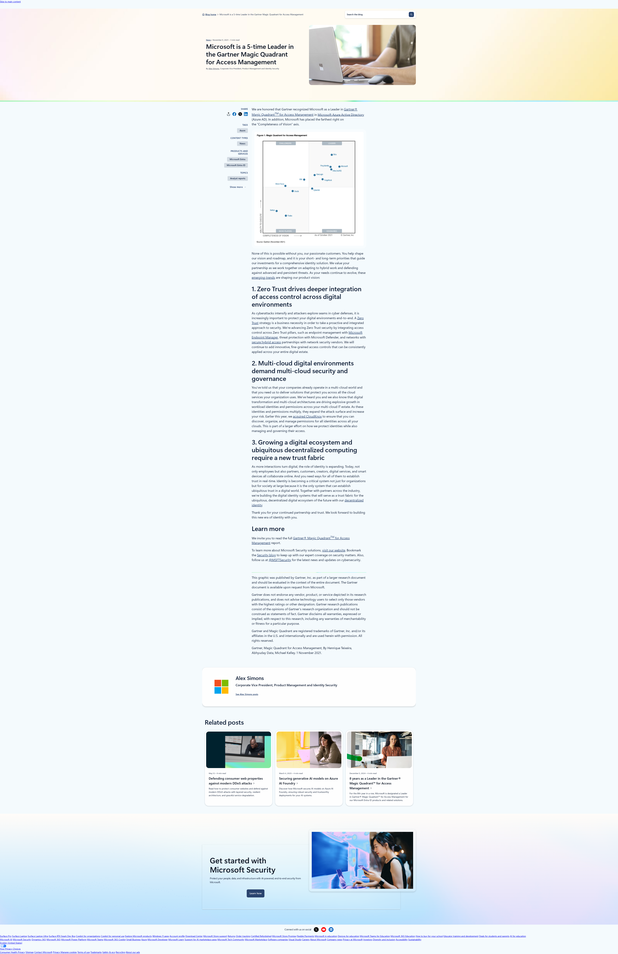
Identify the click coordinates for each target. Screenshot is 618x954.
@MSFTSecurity (280, 560)
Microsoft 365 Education (403, 936)
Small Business (133, 939)
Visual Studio (295, 939)
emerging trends (263, 277)
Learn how (256, 893)
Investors (367, 939)
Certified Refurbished (261, 936)
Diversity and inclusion (384, 939)
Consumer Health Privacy (12, 952)
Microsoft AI (6, 939)
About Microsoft (318, 939)
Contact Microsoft (43, 952)
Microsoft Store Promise (284, 936)
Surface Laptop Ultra (38, 936)
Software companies (278, 939)
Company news (334, 939)
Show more (236, 187)
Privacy (57, 952)
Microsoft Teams (95, 939)
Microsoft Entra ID (236, 165)
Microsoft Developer (158, 939)
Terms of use (83, 952)
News (208, 40)
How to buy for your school (429, 936)
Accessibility (402, 939)
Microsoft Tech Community (230, 939)
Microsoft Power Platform (73, 939)
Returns (231, 936)
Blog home (210, 14)
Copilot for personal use (112, 936)
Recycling (120, 952)
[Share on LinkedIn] (246, 114)
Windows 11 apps (160, 936)
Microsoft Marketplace (256, 939)
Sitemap (30, 952)
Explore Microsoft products (138, 936)
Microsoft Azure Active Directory (341, 115)
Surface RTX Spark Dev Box (62, 936)
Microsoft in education (326, 936)
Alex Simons (214, 69)
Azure (242, 130)
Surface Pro (5, 936)
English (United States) (11, 943)
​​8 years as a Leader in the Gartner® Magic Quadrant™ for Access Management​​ (375, 783)
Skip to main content (10, 1)
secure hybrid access (266, 342)
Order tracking (243, 936)
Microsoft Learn (176, 939)
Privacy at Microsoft (353, 939)
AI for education (518, 936)
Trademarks (96, 952)
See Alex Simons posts (247, 694)
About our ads (133, 952)
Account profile (177, 936)
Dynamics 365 (39, 939)
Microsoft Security (22, 939)
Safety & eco (108, 952)
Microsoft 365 (54, 939)
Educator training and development (461, 936)
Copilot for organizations (88, 936)
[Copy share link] (228, 114)
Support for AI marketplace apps (201, 939)
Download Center (194, 936)
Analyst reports (237, 178)
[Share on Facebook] (234, 114)
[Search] (411, 14)
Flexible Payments (305, 936)
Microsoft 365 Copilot (115, 939)
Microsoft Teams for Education (375, 936)
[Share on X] (240, 114)
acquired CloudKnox (307, 416)
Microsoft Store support (215, 936)
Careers (305, 939)
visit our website (333, 550)
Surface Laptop (19, 936)
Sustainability (414, 939)
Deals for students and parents (494, 936)
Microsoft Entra (237, 159)
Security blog (266, 555)
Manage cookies (69, 952)
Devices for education (348, 936)
